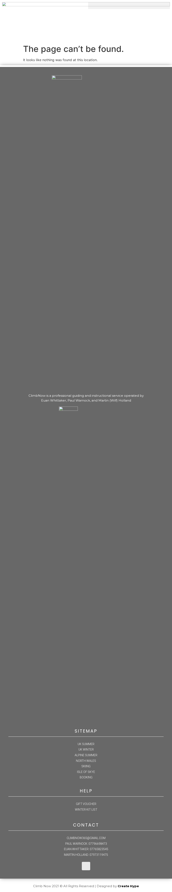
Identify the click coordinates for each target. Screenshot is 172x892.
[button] (129, 5)
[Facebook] (86, 866)
